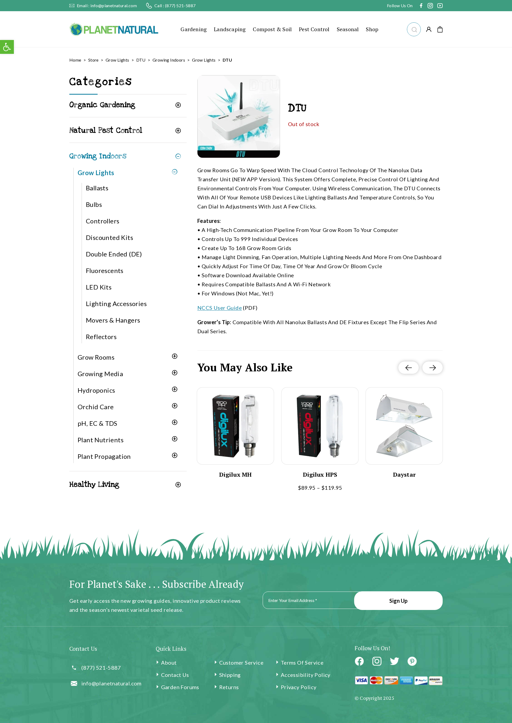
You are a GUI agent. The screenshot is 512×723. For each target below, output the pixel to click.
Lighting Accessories (116, 303)
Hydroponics (96, 390)
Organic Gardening (102, 105)
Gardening (194, 29)
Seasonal (348, 29)
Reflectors (101, 336)
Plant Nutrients (100, 440)
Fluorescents (104, 270)
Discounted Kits (109, 237)
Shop (372, 29)
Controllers (102, 221)
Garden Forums (180, 687)
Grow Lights (117, 59)
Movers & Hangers (113, 320)
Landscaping (230, 29)
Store (93, 59)
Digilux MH (235, 474)
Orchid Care (96, 407)
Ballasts (97, 188)
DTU (141, 59)
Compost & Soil (272, 29)
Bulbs (94, 204)
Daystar (404, 474)
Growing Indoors (169, 59)
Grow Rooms (96, 357)
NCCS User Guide (219, 307)
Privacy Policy (299, 687)
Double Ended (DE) (114, 254)
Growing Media (100, 373)
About (169, 662)
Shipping (230, 675)
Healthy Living (94, 484)
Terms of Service (302, 662)
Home (75, 59)
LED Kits (98, 287)
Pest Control (314, 29)
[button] (414, 29)
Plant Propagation (104, 456)
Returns (229, 687)
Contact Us (175, 675)
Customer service (241, 662)
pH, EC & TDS (97, 423)
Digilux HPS (320, 474)
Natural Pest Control (105, 130)
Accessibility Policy (305, 675)
